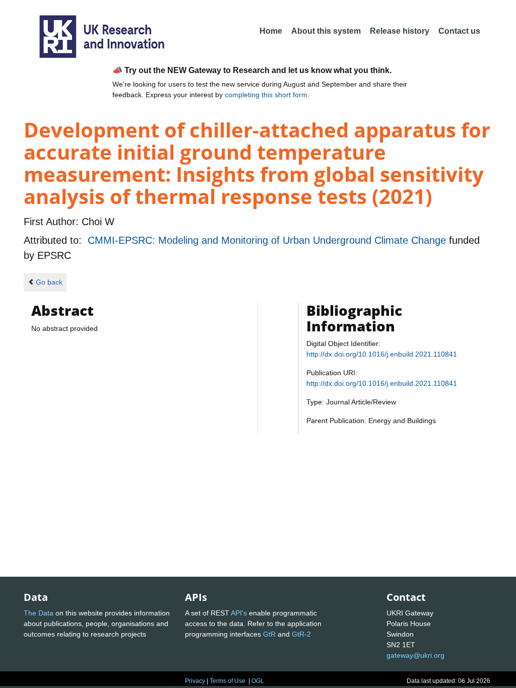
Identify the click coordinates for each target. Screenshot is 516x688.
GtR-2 (301, 634)
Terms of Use (227, 680)
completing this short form (266, 95)
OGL (257, 680)
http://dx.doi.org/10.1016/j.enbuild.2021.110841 (381, 354)
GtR (269, 634)
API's (239, 613)
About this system (326, 31)
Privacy (195, 680)
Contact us (459, 31)
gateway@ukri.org (415, 655)
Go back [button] (49, 282)
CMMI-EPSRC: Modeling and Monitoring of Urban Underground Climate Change (268, 240)
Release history (399, 31)
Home (271, 31)
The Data (38, 613)
